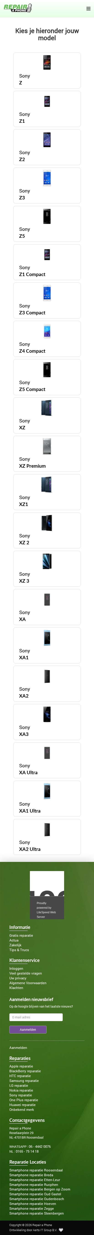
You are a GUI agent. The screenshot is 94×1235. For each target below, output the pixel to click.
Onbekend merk (21, 1109)
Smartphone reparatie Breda (31, 1175)
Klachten (16, 988)
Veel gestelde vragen (25, 973)
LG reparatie (18, 1085)
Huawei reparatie (22, 1105)
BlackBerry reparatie (25, 1071)
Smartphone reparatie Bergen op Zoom (39, 1189)
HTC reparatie (20, 1076)
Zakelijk (15, 945)
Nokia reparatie (21, 1090)
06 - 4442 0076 (40, 1146)
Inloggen (16, 968)
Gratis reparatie (21, 935)
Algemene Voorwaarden (28, 983)
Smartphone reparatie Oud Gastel (35, 1194)
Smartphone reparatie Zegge (31, 1208)
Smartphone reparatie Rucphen (33, 1184)
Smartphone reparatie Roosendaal (36, 1170)
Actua (13, 940)
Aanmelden (18, 1047)
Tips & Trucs (19, 950)
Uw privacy (17, 978)
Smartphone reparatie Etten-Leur (34, 1180)
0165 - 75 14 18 (27, 1151)
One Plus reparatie (23, 1100)
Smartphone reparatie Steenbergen (36, 1213)
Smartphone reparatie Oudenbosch (36, 1199)
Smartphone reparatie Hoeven (32, 1203)
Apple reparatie (21, 1066)
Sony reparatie (20, 1095)
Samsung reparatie (24, 1081)
